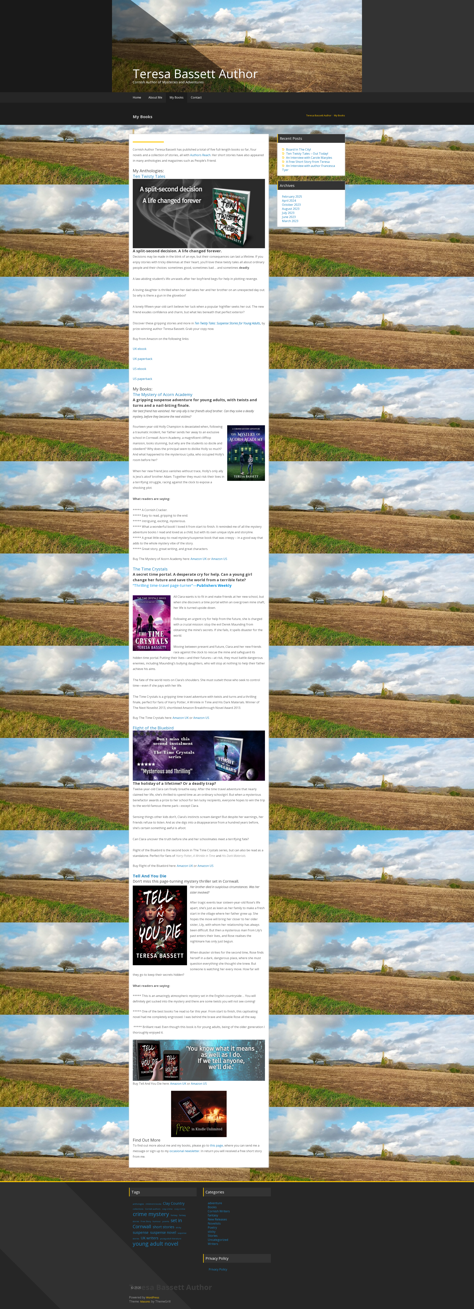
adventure (215, 1203)
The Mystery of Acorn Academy (162, 394)
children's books (153, 1204)
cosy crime (167, 1209)
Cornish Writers (219, 1211)
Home (137, 97)
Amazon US (219, 559)
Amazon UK (199, 559)
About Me (155, 97)
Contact (196, 97)
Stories (213, 1236)
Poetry (212, 1227)
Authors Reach (200, 155)
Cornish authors (152, 1209)
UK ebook (139, 349)
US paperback (142, 379)
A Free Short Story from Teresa (308, 162)
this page (216, 1145)
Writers (213, 1244)
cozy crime (179, 1209)
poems (165, 1221)
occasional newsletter (184, 1151)
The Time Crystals (150, 569)
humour (157, 1221)
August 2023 (290, 209)
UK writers (149, 1238)
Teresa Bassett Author (195, 73)
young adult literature (170, 1238)
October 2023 (291, 205)
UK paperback (142, 359)
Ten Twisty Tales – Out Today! (307, 154)
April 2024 (289, 201)
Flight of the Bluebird (153, 728)
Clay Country (174, 1203)
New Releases (217, 1219)
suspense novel (163, 1232)
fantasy (174, 1215)
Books (212, 1207)
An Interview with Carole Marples (309, 158)
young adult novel (155, 1243)
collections (138, 1209)
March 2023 (290, 221)
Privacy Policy (218, 1269)
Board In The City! (298, 149)
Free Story (146, 1221)
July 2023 (288, 213)
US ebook (139, 369)
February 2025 (292, 196)
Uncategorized (218, 1240)
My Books (176, 97)
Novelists (214, 1223)
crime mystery (151, 1214)
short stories (163, 1227)
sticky (178, 1227)
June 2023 (289, 217)
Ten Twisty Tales (149, 176)
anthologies (138, 1204)
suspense (140, 1232)
